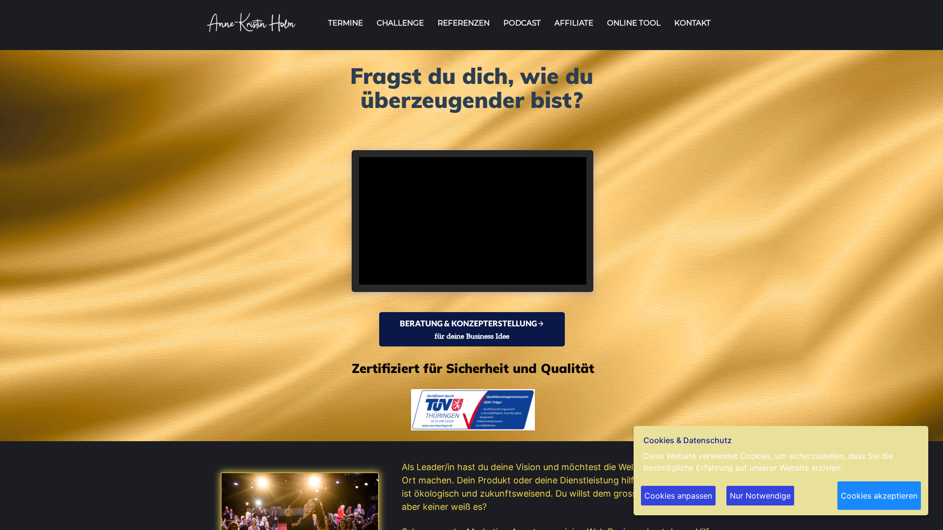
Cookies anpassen (678, 496)
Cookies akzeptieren (879, 496)
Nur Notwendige (760, 496)
